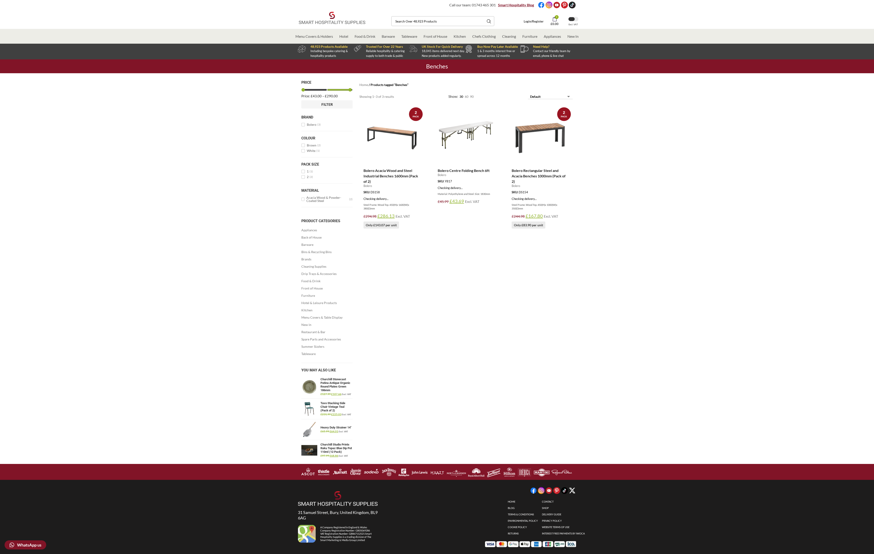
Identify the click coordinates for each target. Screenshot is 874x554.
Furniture (529, 36)
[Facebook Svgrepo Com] (541, 5)
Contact (548, 501)
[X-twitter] (572, 490)
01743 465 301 (484, 5)
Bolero (314, 124)
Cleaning (509, 36)
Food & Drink (365, 36)
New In (573, 36)
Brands (306, 259)
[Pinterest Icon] (564, 5)
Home (363, 85)
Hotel (343, 36)
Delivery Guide (551, 514)
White (313, 150)
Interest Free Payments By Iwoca (563, 533)
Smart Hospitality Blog (516, 5)
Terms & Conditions (521, 514)
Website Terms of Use (555, 527)
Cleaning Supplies (313, 266)
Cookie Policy (517, 527)
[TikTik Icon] (572, 5)
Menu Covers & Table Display (322, 317)
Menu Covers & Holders (314, 36)
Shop (545, 507)
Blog (511, 507)
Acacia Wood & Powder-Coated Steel (329, 199)
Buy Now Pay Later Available (497, 46)
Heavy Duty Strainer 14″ (335, 427)
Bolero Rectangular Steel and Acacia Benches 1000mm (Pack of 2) (539, 176)
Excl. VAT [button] (573, 24)
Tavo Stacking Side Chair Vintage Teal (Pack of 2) (332, 406)
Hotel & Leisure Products (319, 303)
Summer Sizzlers (312, 346)
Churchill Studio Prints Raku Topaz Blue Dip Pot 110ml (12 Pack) (336, 448)
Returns (513, 533)
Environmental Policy (523, 520)
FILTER (327, 104)
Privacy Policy (552, 520)
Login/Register (534, 21)
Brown (314, 145)
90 (472, 96)
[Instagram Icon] (549, 5)
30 (461, 96)
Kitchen (460, 36)
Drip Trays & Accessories (319, 274)
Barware (388, 36)
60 (466, 96)
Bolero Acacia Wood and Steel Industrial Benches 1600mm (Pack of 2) (390, 176)
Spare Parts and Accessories (321, 339)
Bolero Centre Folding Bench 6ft (464, 170)
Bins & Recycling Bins (316, 252)
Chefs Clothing (484, 36)
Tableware (409, 36)
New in (306, 325)
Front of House (435, 36)
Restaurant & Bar (313, 332)
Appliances (552, 36)
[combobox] (442, 21)
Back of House (311, 237)
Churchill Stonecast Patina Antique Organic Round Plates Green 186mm (335, 385)
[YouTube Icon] (557, 5)
